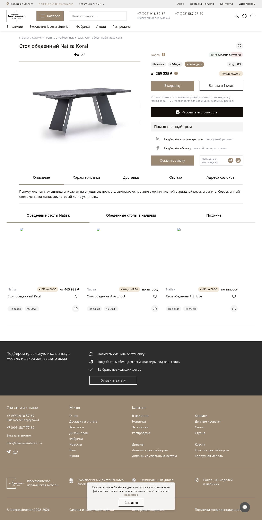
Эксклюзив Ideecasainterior (50, 26)
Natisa (12, 289)
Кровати (201, 416)
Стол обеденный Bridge (184, 296)
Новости (75, 444)
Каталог (53, 16)
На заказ (15, 309)
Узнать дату (194, 64)
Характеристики (86, 177)
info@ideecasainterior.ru (24, 443)
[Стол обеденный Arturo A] (123, 231)
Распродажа (122, 26)
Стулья (200, 433)
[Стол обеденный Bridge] (201, 231)
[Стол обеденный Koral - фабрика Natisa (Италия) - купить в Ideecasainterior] (80, 157)
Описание (41, 177)
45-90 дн (175, 64)
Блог (72, 450)
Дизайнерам (247, 4)
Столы (199, 427)
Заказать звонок (19, 435)
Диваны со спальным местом (154, 456)
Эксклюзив (140, 427)
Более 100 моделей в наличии (218, 482)
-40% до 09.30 (230, 73)
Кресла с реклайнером (212, 450)
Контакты (226, 4)
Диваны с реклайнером (150, 450)
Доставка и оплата (202, 4)
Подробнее (131, 494)
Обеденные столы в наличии (131, 215)
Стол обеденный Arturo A (106, 296)
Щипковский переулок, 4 (153, 18)
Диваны (138, 444)
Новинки (139, 421)
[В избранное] (75, 296)
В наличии (15, 26)
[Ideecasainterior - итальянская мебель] (16, 16)
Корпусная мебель (209, 456)
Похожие (213, 215)
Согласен (131, 502)
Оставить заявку (113, 380)
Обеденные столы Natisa (48, 215)
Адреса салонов (221, 177)
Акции (101, 26)
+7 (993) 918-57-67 (151, 13)
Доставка (131, 177)
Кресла (200, 444)
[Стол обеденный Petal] (43, 231)
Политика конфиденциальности (220, 509)
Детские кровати (207, 421)
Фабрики (83, 26)
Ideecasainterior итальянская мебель (42, 483)
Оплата (175, 177)
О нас (180, 4)
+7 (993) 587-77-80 (189, 13)
